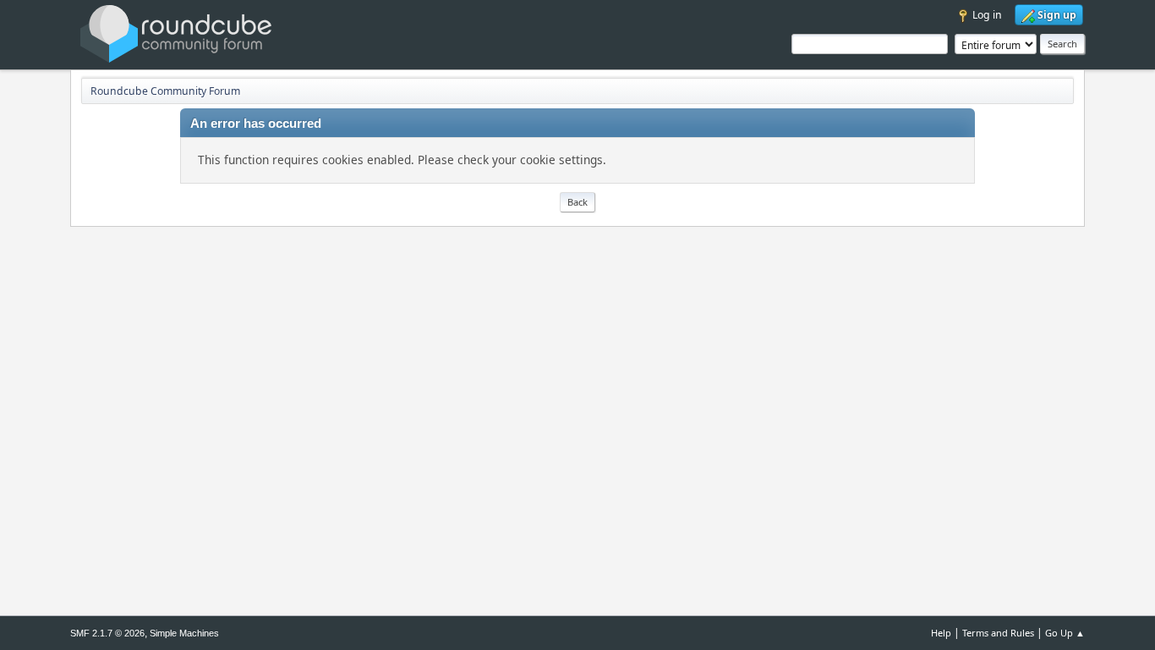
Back (577, 202)
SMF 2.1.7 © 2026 (107, 633)
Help (941, 632)
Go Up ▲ (1065, 632)
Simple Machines (184, 633)
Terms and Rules (998, 632)
